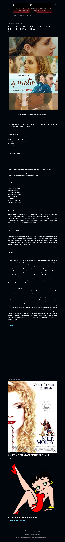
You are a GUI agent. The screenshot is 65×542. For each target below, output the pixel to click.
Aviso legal (28, 15)
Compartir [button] (10, 325)
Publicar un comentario (19, 520)
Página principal (18, 15)
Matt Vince (37, 534)
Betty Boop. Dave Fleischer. (22, 517)
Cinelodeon (23, 5)
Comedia (14, 328)
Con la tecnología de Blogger (34, 531)
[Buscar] (56, 4)
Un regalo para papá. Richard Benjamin (29, 455)
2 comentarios (17, 458)
